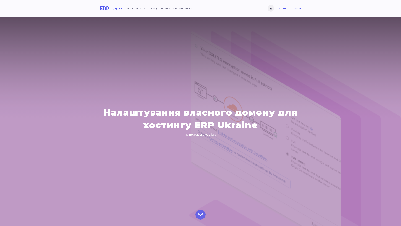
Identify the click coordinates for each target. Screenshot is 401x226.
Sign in (297, 8)
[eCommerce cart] (271, 8)
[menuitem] (130, 8)
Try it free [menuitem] (281, 8)
